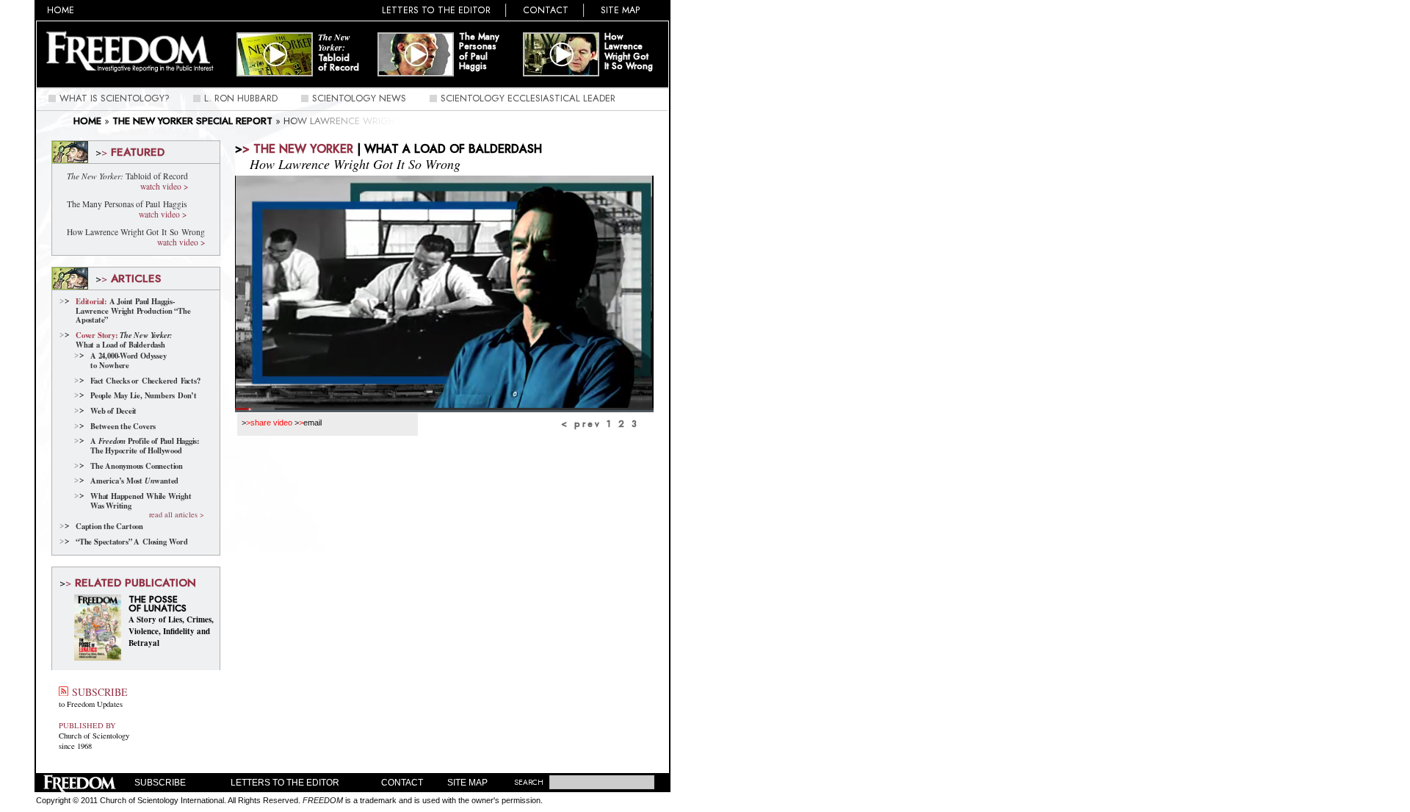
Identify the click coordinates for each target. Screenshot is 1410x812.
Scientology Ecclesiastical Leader (528, 98)
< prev (581, 424)
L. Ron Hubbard (241, 98)
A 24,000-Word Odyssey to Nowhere (128, 360)
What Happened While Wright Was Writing (141, 501)
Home (60, 10)
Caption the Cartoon (109, 526)
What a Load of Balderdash (124, 340)
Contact (545, 10)
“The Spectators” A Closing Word (131, 542)
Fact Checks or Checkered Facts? (145, 381)
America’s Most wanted (134, 481)
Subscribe (160, 782)
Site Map (620, 10)
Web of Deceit (113, 411)
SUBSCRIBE (97, 692)
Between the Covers (123, 426)
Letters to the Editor (436, 10)
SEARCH (528, 782)
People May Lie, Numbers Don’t (143, 395)
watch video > (164, 186)
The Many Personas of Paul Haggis (479, 51)
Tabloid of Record (338, 52)
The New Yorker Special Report (192, 121)
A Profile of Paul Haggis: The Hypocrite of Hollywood (145, 445)
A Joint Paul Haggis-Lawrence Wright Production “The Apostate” (133, 311)
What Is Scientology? (114, 98)
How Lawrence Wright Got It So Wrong (628, 51)
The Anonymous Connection (136, 466)
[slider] (444, 409)
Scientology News (359, 98)
